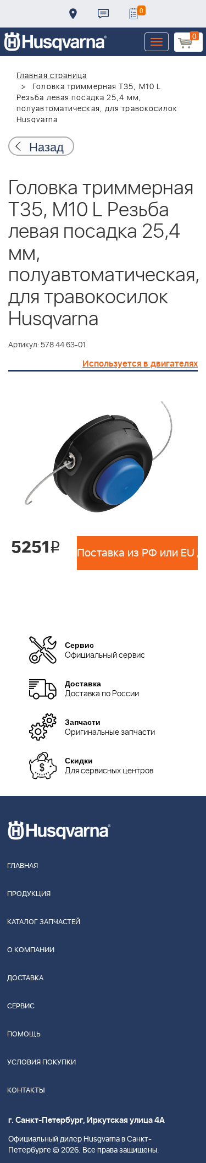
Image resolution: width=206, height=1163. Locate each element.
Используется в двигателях (140, 363)
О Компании (30, 950)
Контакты (103, 13)
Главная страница (51, 75)
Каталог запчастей (43, 922)
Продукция (29, 894)
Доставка (73, 13)
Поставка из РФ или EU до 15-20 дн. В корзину (137, 553)
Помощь (24, 1034)
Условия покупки (41, 1062)
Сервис (21, 1006)
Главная (22, 866)
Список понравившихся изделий (133, 13)
